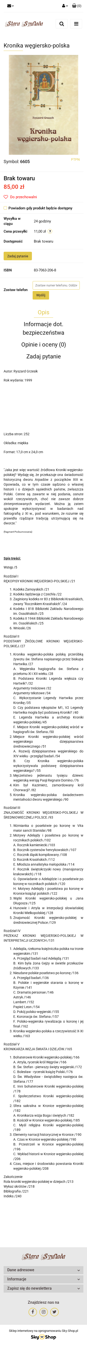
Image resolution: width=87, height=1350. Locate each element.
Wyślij (40, 295)
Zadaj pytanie (17, 256)
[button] (76, 6)
